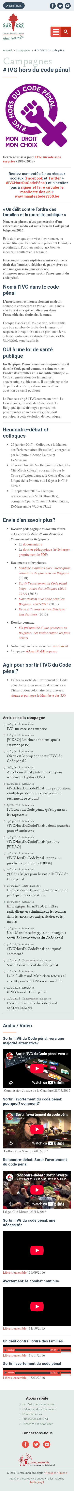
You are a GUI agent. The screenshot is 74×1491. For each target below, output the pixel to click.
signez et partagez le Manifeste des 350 (38, 695)
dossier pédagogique (37, 549)
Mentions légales (20, 1478)
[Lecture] (5, 1350)
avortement (60, 646)
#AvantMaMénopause (41, 651)
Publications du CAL (35, 1419)
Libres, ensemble (15, 1272)
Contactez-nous (32, 1414)
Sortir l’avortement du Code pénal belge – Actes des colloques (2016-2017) (43, 588)
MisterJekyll (37, 1482)
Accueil (7, 50)
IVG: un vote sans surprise (27, 729)
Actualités (28, 724)
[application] (37, 1349)
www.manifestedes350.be (37, 196)
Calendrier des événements (39, 1409)
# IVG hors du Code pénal (26, 992)
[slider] (66, 1349)
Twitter (54, 178)
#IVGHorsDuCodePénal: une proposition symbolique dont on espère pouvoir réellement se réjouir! (38, 793)
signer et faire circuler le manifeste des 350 (42, 189)
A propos (51, 1473)
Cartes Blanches (31, 885)
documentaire (32, 544)
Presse (63, 1473)
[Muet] (58, 1350)
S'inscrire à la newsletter (37, 1424)
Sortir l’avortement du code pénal (32, 965)
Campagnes (23, 50)
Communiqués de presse (36, 960)
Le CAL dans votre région (38, 1404)
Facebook (34, 178)
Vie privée (38, 1478)
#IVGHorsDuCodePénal (26, 182)
